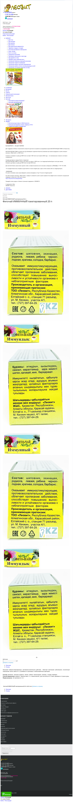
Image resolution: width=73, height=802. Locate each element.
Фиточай (3, 734)
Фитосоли (3, 732)
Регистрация (10, 35)
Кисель (2, 724)
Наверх (70, 794)
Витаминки (4, 722)
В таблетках (4, 720)
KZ (1, 785)
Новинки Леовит (8, 751)
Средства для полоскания (8, 728)
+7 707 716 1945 (9, 14)
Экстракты (3, 736)
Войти (4, 35)
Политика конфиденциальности (9, 712)
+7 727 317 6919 (7, 12)
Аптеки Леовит (5, 707)
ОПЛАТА (3, 740)
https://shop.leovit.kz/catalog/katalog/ (14, 178)
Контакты (3, 709)
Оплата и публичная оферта (8, 703)
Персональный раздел (9, 34)
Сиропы (3, 726)
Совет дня (3, 711)
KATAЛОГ (3, 718)
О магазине (4, 701)
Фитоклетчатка (5, 730)
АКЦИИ (3, 738)
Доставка (3, 705)
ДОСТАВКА (3, 741)
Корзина (5, 30)
